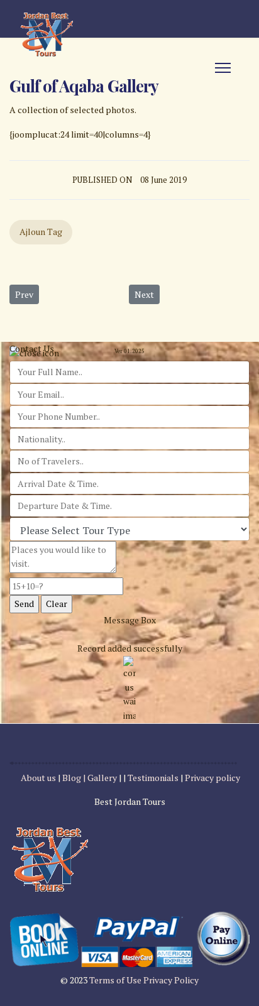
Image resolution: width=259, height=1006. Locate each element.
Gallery (103, 778)
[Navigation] (223, 68)
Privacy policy (212, 778)
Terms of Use (116, 980)
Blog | (73, 778)
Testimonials (153, 778)
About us (38, 778)
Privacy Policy (171, 980)
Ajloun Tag (40, 232)
